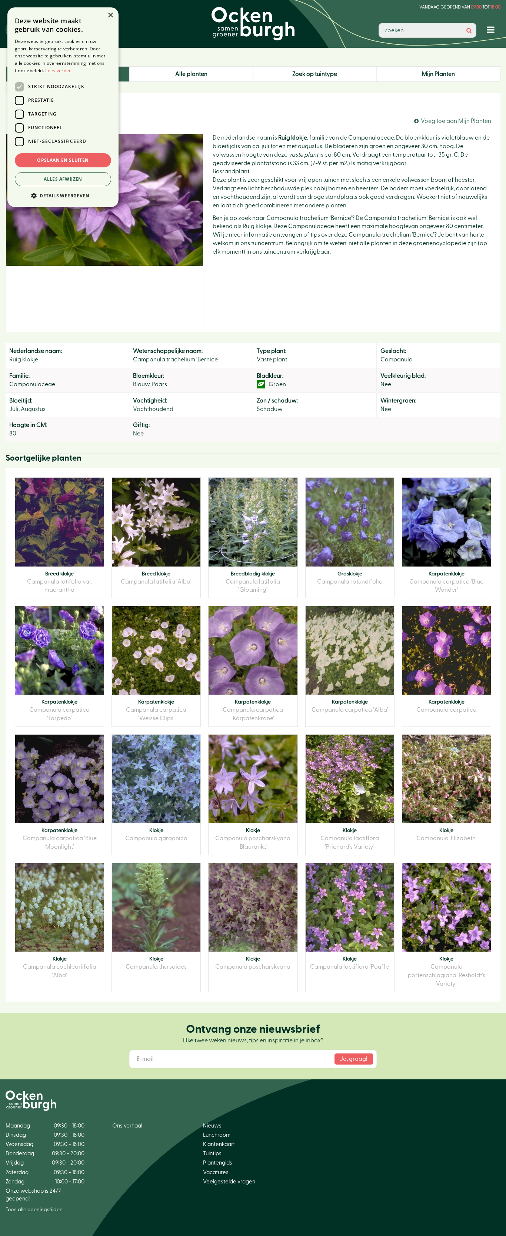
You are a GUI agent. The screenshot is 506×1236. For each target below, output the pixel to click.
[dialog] (63, 107)
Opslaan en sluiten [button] (63, 160)
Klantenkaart (219, 1144)
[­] (492, 29)
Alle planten (191, 74)
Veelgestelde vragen (229, 1182)
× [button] (110, 15)
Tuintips (212, 1153)
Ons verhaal (127, 1126)
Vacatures (216, 1172)
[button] (63, 195)
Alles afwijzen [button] (63, 179)
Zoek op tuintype (314, 74)
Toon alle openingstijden (34, 1209)
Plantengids (217, 1163)
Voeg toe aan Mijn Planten (456, 121)
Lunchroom (216, 1135)
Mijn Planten (438, 74)
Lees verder (58, 70)
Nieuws (212, 1126)
